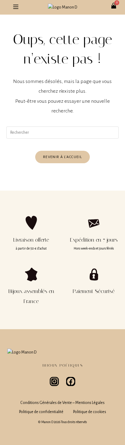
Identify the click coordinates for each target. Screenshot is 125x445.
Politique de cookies (89, 412)
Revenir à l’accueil (62, 157)
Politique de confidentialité (41, 412)
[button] (15, 7)
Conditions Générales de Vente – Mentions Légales (62, 403)
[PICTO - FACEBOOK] (71, 381)
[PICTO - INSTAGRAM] (54, 381)
